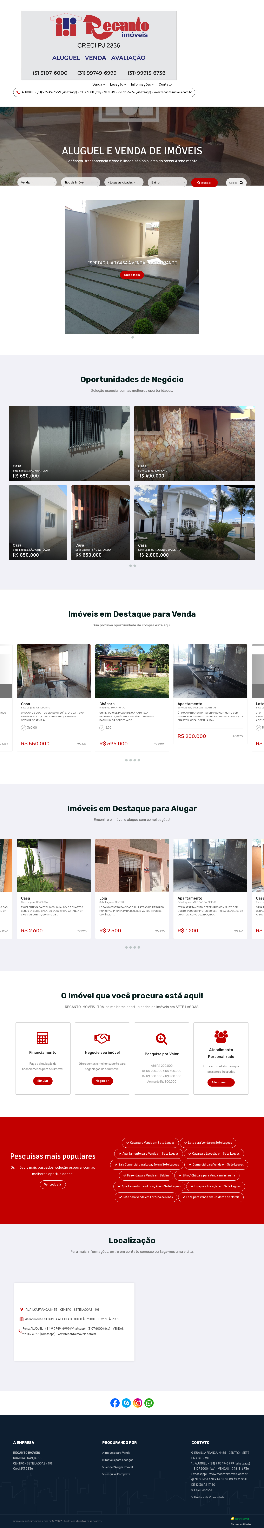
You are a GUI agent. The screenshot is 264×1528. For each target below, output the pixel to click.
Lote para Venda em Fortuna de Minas (148, 1197)
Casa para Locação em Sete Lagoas (216, 1153)
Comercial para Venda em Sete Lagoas (218, 1164)
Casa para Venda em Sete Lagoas (152, 1143)
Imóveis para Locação (118, 1460)
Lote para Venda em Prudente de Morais (212, 1197)
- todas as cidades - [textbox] (121, 182)
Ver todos (51, 1184)
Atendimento (221, 1082)
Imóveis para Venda (117, 1453)
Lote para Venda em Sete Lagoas (210, 1143)
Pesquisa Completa (117, 1474)
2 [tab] (134, 565)
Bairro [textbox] (155, 182)
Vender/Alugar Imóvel (118, 1467)
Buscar (206, 182)
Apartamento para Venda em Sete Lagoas (151, 1153)
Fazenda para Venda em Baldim (148, 1175)
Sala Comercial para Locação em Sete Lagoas (148, 1164)
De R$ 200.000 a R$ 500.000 (161, 1071)
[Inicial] (98, 45)
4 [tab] (138, 760)
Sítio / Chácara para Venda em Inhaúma (209, 1175)
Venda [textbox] (25, 182)
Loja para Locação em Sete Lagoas (217, 1186)
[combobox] (37, 182)
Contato (165, 84)
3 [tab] (134, 760)
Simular (42, 1081)
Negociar (102, 1081)
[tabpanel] (132, 267)
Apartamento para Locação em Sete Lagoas (151, 1186)
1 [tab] (132, 337)
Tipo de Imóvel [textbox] (74, 182)
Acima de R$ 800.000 (161, 1081)
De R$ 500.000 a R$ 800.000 (161, 1076)
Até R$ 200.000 (162, 1066)
